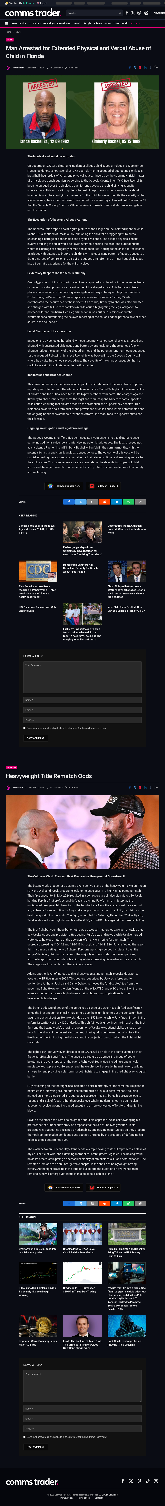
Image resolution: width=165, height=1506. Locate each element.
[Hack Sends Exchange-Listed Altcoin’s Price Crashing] (127, 1326)
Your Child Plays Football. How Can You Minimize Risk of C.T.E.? (126, 609)
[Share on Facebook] (129, 67)
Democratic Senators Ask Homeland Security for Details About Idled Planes (80, 568)
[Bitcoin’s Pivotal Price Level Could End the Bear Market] (82, 1234)
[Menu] (6, 23)
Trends (136, 23)
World (125, 23)
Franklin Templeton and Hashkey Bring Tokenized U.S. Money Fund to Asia (126, 1252)
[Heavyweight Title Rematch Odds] (82, 832)
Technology (49, 23)
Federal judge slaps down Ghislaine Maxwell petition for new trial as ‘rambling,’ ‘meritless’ (82, 551)
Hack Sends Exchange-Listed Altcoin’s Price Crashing (124, 1343)
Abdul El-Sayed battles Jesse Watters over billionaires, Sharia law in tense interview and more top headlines (126, 591)
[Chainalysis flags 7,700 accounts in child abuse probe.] (38, 1234)
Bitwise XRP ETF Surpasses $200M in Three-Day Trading (79, 1289)
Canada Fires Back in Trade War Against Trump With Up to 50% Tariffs (37, 529)
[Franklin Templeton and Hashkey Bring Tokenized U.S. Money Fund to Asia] (127, 1234)
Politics (36, 23)
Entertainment (64, 23)
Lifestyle (87, 23)
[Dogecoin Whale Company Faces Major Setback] (38, 1326)
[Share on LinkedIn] (145, 67)
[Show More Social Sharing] (156, 67)
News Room (18, 68)
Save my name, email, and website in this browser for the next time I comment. (67, 728)
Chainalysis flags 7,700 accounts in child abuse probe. (37, 1250)
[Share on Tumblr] (150, 67)
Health (77, 23)
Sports (107, 23)
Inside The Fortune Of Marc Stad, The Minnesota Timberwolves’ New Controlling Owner (82, 1345)
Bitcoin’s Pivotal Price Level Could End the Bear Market (79, 1250)
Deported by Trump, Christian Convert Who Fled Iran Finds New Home (127, 529)
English (43, 3)
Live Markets (28, 3)
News (14, 23)
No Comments (56, 68)
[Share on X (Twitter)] (134, 67)
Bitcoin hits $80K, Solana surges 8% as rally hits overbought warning (37, 1291)
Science (97, 23)
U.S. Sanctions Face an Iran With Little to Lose (37, 609)
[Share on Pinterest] (140, 67)
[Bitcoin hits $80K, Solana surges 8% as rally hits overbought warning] (38, 1273)
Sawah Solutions (110, 1495)
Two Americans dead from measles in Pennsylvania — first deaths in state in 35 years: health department (37, 591)
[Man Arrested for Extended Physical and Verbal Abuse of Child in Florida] (82, 112)
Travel (116, 23)
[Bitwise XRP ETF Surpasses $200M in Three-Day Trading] (82, 1273)
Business (24, 23)
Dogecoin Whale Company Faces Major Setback (38, 1343)
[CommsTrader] (33, 12)
